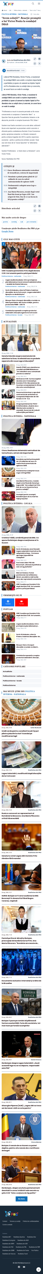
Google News (7, 231)
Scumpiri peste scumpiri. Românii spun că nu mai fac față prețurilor (27, 496)
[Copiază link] (35, 59)
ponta (5, 222)
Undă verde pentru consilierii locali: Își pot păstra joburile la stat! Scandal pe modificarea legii (20, 733)
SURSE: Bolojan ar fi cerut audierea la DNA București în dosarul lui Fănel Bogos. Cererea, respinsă (20, 898)
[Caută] (33, 3)
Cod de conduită (7, 1224)
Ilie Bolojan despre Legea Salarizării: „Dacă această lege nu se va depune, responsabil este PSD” (20, 1065)
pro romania (31, 222)
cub (21, 222)
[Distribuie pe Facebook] (39, 59)
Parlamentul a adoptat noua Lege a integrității (22, 186)
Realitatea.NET (7, 1237)
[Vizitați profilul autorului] (4, 61)
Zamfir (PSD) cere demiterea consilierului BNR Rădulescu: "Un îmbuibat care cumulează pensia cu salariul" (28, 370)
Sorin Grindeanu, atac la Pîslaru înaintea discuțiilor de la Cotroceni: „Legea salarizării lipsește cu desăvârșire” (23, 292)
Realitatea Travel (23, 1254)
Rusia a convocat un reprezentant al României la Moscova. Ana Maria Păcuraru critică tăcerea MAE (20, 816)
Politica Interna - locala (13, 315)
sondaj (14, 222)
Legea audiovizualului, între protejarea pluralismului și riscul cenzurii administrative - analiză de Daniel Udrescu (23, 282)
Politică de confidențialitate (31, 1221)
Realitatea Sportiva (19, 1237)
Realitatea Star (31, 1237)
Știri (10, 10)
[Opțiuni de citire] (38, 1269)
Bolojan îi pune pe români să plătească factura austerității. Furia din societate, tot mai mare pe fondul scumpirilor (21, 1023)
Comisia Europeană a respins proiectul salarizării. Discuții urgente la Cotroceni (21, 312)
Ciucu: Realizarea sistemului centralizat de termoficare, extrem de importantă (23, 171)
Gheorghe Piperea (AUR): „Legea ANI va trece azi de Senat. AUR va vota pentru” (21, 1106)
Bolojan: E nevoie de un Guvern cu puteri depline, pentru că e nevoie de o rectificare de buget (20, 1148)
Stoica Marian (36, 1142)
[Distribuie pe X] (39, 63)
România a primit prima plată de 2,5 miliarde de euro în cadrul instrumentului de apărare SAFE (22, 179)
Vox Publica (34, 1250)
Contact (5, 1221)
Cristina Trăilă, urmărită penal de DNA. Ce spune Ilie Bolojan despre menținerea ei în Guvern (20, 540)
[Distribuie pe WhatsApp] (35, 63)
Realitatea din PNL (21, 1247)
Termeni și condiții (15, 1221)
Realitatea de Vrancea (9, 1254)
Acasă (5, 10)
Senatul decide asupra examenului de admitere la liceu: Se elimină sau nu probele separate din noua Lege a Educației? (21, 358)
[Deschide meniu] (39, 4)
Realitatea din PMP (34, 1247)
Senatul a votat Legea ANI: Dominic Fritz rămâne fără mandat (19, 857)
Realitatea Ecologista (9, 1240)
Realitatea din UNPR (8, 1244)
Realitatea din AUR (23, 1240)
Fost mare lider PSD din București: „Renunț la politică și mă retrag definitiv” (28, 565)
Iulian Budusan (36, 728)
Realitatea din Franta (23, 1250)
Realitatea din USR (22, 1244)
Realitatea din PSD (8, 1247)
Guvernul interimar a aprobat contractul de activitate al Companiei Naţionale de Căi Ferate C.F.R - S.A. (28, 395)
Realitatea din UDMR (8, 1250)
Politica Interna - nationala (20, 10)
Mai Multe (21, 1199)
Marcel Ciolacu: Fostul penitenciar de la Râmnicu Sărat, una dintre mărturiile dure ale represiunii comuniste (28, 576)
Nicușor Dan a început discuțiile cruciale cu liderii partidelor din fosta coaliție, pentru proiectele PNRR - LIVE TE (22, 302)
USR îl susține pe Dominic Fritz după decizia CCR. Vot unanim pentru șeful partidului (21, 272)
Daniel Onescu (36, 1060)
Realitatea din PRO (21, 60)
